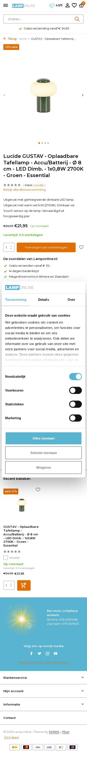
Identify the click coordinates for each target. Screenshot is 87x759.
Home (23, 38)
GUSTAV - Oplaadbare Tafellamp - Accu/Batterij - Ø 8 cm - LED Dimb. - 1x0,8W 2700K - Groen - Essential (21, 536)
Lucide (39, 185)
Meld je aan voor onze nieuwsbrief (43, 662)
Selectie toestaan (43, 453)
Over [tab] (71, 299)
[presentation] (4, 95)
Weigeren (43, 467)
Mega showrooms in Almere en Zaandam (39, 276)
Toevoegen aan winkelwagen (46, 247)
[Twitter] (39, 654)
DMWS (54, 732)
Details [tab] (43, 299)
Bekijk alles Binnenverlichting (24, 189)
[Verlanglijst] (74, 5)
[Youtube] (55, 654)
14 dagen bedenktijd (24, 271)
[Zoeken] (77, 19)
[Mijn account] (67, 5)
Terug (12, 38)
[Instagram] (47, 654)
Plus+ (66, 732)
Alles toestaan (44, 438)
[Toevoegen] (24, 585)
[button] (39, 143)
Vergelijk (14, 557)
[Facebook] (31, 654)
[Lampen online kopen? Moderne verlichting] (23, 5)
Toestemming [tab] (15, 299)
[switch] (75, 390)
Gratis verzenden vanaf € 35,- (30, 265)
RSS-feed (11, 737)
